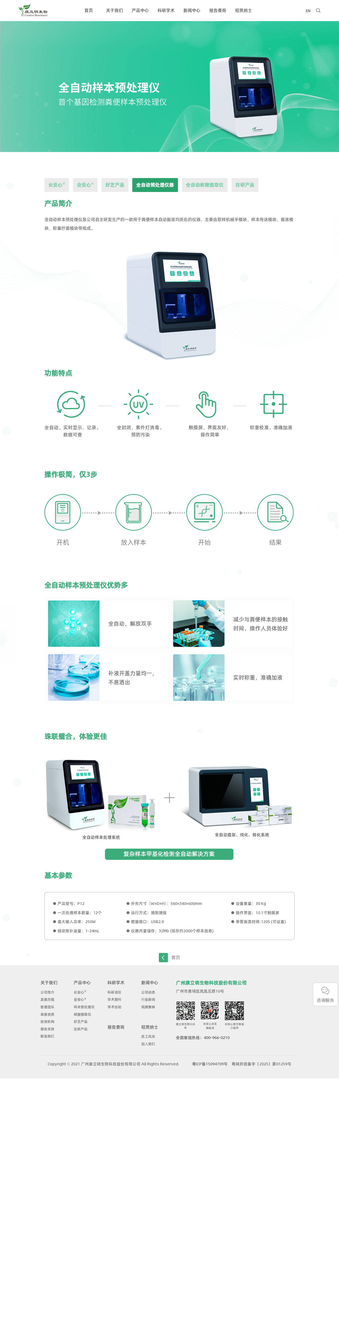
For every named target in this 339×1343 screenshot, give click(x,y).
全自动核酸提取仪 (205, 185)
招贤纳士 (149, 1027)
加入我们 (148, 1044)
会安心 (85, 184)
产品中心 (82, 982)
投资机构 (47, 1021)
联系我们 (47, 1036)
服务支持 (47, 1029)
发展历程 (47, 999)
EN (308, 10)
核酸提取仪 (82, 1014)
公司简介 (47, 992)
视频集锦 (148, 1007)
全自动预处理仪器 (155, 185)
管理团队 (47, 1007)
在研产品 (245, 185)
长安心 (56, 184)
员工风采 (148, 1036)
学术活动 (114, 1007)
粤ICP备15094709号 (210, 1064)
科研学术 (115, 982)
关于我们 (48, 982)
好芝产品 (114, 185)
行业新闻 (148, 999)
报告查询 (115, 1027)
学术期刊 (114, 999)
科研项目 (114, 992)
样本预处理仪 (84, 1007)
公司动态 (148, 992)
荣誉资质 (47, 1014)
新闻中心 (149, 982)
